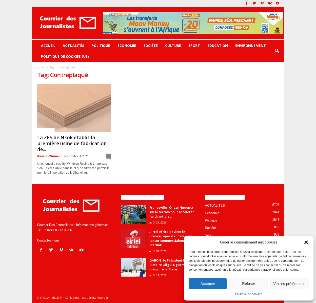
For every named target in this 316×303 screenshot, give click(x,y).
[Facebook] (247, 3)
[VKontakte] (270, 3)
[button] (306, 242)
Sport (194, 45)
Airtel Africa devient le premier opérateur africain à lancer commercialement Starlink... (172, 238)
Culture (173, 45)
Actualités (73, 45)
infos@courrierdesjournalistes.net (85, 240)
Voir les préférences (289, 284)
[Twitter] (254, 3)
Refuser (248, 284)
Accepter (207, 284)
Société (150, 45)
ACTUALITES (46, 129)
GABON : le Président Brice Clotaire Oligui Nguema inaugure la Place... (170, 264)
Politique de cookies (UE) (65, 56)
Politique (101, 45)
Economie (127, 45)
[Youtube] (277, 3)
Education (217, 45)
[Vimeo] (262, 3)
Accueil (48, 45)
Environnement (250, 45)
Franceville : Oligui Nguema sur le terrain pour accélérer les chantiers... (171, 212)
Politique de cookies (248, 294)
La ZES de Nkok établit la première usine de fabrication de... (72, 143)
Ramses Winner (48, 156)
